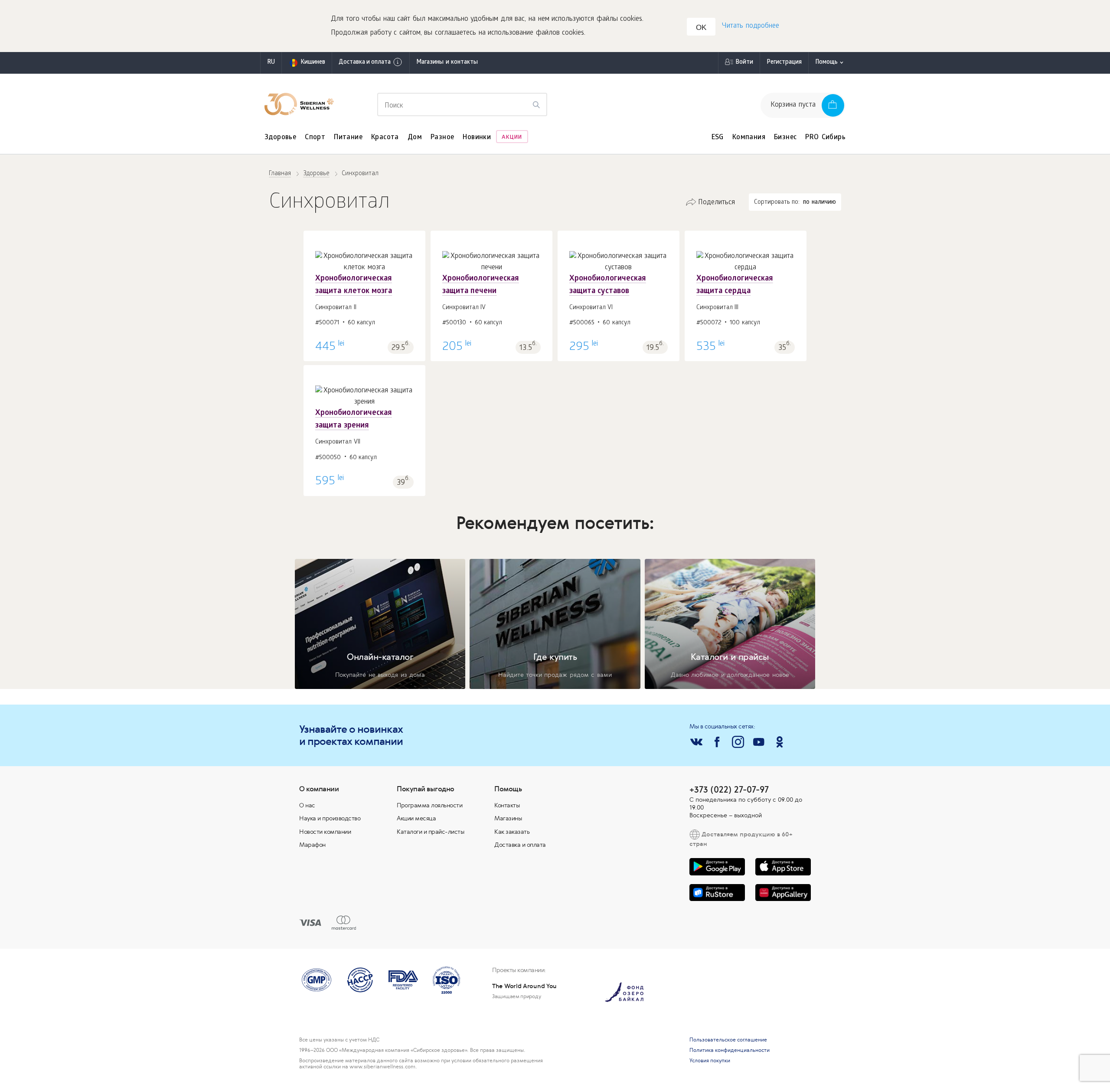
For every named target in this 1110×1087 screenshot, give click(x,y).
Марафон (312, 845)
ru (271, 62)
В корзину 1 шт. (364, 299)
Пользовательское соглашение (728, 1040)
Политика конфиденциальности (729, 1050)
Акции (512, 137)
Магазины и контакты (447, 62)
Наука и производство (329, 818)
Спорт (315, 138)
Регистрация (784, 62)
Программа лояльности (429, 805)
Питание (348, 138)
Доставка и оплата (365, 62)
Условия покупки (709, 1061)
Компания (748, 138)
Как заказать (511, 832)
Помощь (826, 62)
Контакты (506, 805)
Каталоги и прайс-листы (430, 832)
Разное (442, 138)
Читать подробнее (750, 26)
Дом (415, 138)
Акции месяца (416, 818)
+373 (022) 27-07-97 (729, 789)
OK (701, 27)
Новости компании (325, 832)
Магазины (508, 818)
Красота (385, 138)
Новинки (477, 138)
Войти (744, 62)
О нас (307, 805)
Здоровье (280, 138)
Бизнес (785, 138)
